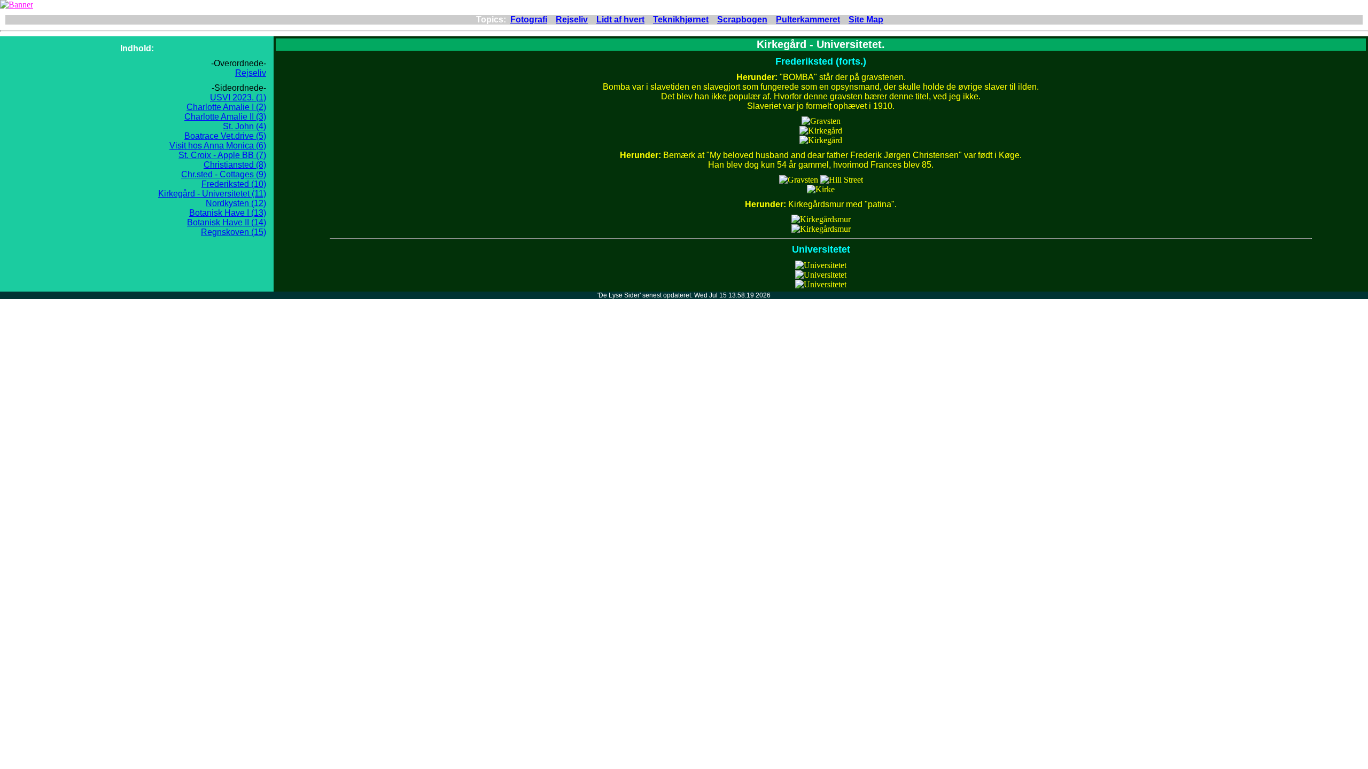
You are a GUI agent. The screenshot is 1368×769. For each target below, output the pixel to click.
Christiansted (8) (235, 164)
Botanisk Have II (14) (226, 222)
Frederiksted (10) (233, 184)
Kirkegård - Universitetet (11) (212, 193)
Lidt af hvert (620, 19)
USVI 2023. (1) (238, 97)
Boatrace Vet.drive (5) (225, 135)
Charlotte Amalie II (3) (225, 116)
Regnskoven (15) (233, 232)
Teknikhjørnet (681, 19)
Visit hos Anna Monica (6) (217, 145)
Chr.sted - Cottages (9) (223, 174)
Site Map (866, 19)
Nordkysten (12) (236, 203)
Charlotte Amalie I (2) (226, 107)
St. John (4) (244, 126)
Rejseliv (572, 19)
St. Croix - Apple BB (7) (222, 155)
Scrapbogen (742, 19)
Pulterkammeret (808, 19)
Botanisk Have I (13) (227, 212)
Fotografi (528, 19)
